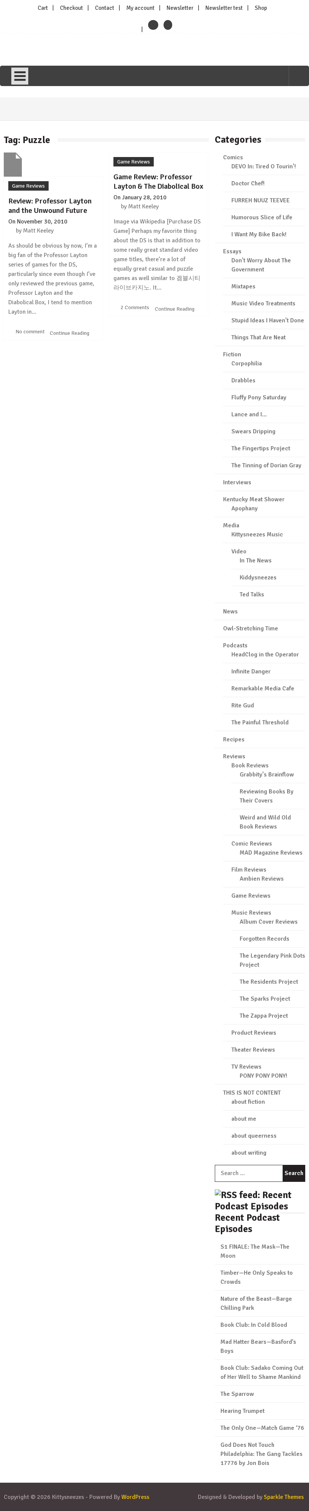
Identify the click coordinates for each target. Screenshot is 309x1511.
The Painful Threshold (260, 722)
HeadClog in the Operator (265, 654)
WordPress (135, 1497)
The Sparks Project (265, 999)
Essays (232, 251)
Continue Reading (70, 333)
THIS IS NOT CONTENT (252, 1093)
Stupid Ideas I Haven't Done (267, 320)
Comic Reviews (251, 843)
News (230, 611)
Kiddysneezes (258, 577)
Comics (233, 157)
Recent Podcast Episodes (247, 1223)
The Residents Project (269, 982)
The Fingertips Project (260, 448)
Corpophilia (246, 363)
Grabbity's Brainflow (267, 774)
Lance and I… (249, 414)
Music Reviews (251, 912)
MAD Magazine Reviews (271, 852)
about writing (248, 1153)
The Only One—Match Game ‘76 (262, 1428)
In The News (256, 560)
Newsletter (180, 8)
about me (243, 1119)
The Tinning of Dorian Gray (266, 465)
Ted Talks (252, 594)
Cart (43, 8)
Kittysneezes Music (257, 534)
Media (231, 525)
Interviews (237, 482)
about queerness (254, 1136)
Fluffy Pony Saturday (258, 397)
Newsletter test (224, 8)
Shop (261, 8)
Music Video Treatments (263, 303)
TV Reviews (246, 1066)
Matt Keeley (38, 230)
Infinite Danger (251, 671)
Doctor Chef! (248, 183)
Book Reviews (250, 765)
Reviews (234, 756)
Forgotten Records (264, 939)
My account (140, 8)
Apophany (244, 508)
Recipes (234, 739)
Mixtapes (243, 286)
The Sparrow (237, 1394)
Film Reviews (248, 869)
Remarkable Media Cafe (262, 688)
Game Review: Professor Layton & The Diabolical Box (158, 181)
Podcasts (235, 645)
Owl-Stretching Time (250, 628)
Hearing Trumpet (242, 1411)
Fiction (232, 354)
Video (238, 551)
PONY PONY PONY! (263, 1076)
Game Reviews (28, 186)
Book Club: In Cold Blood (253, 1325)
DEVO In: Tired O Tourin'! (263, 166)
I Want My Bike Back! (258, 234)
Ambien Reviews (262, 879)
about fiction (248, 1102)
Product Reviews (253, 1033)
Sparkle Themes (284, 1497)
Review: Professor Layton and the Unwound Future (50, 205)
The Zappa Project (264, 1016)
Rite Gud (242, 705)
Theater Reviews (253, 1050)
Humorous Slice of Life (261, 217)
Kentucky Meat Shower (254, 499)
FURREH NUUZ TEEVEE (260, 200)
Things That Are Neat (258, 337)
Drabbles (243, 380)
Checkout (71, 8)
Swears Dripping (253, 431)
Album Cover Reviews (269, 922)
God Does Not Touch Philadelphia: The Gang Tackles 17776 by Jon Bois (261, 1454)
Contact (104, 8)
